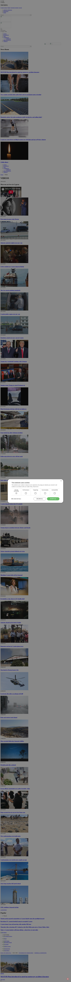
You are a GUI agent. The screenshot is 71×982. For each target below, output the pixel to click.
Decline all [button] (40, 498)
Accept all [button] (53, 498)
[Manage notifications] (68, 979)
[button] (16, 499)
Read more (35, 486)
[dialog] (35, 491)
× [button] (61, 480)
